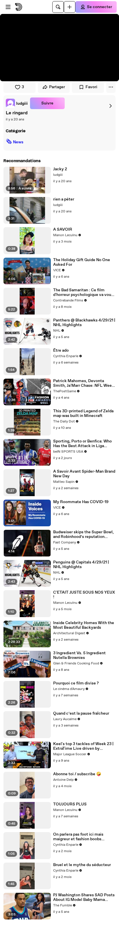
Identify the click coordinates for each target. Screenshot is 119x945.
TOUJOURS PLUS (70, 804)
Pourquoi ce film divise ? (76, 683)
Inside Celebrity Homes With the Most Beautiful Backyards (83, 625)
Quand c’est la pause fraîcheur (81, 713)
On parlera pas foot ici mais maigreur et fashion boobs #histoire (78, 836)
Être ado (61, 350)
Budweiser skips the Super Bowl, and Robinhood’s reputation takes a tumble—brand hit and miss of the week (83, 534)
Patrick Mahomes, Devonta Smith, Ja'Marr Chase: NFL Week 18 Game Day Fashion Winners (83, 383)
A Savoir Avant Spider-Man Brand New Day (84, 473)
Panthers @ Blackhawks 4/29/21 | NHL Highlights (84, 322)
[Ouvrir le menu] (8, 7)
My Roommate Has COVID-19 (81, 502)
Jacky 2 (60, 169)
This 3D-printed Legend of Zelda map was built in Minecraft (83, 413)
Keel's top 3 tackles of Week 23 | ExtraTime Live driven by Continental (83, 746)
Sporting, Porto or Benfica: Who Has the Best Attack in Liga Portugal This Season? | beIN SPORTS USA (82, 443)
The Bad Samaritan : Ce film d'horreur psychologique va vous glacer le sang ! (83, 292)
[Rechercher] (58, 7)
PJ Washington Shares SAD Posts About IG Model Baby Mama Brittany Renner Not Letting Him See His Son (84, 897)
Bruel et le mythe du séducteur (82, 865)
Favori (91, 87)
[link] (17, 103)
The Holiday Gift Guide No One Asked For (81, 262)
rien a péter (63, 199)
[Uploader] (69, 7)
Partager (57, 87)
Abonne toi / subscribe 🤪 (77, 774)
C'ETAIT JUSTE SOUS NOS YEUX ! (84, 594)
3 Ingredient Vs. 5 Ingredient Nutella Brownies (79, 655)
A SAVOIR (62, 229)
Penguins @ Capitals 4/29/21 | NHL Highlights (81, 564)
